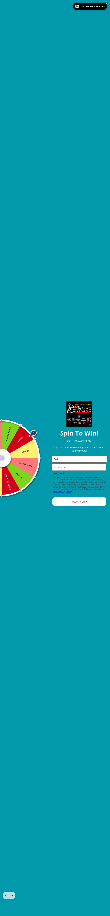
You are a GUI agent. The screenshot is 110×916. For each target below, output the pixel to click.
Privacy (69, 491)
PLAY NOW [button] (79, 501)
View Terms (58, 491)
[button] (90, 6)
